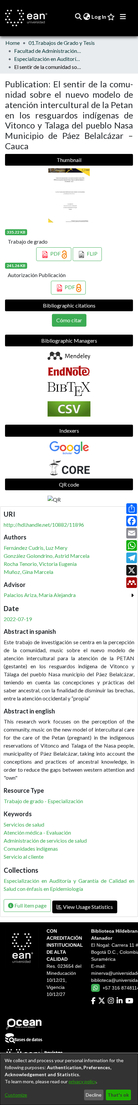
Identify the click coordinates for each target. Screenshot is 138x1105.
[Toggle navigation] (123, 16)
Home (12, 42)
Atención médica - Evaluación (37, 832)
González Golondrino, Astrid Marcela (46, 555)
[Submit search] (78, 17)
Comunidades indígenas (31, 848)
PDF (55, 253)
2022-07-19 (18, 619)
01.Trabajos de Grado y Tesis (61, 42)
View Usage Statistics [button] (87, 907)
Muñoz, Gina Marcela (28, 572)
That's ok (118, 1095)
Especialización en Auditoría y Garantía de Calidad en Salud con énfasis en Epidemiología (47, 59)
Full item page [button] (30, 905)
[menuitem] (86, 17)
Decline (93, 1095)
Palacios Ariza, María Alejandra (40, 595)
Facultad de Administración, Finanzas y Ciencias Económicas (47, 51)
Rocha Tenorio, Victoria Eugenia (40, 564)
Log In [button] (99, 16)
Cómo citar (69, 320)
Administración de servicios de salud (45, 840)
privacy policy (82, 1081)
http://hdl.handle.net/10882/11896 (44, 524)
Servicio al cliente (24, 856)
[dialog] (69, 1079)
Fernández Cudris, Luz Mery (35, 547)
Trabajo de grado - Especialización (43, 801)
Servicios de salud (24, 824)
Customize (16, 1095)
